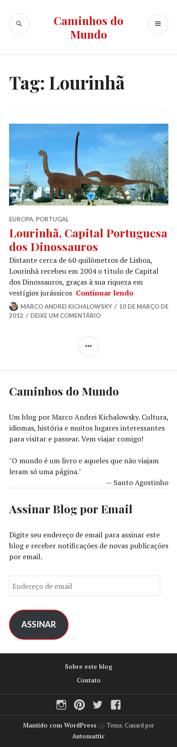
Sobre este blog (89, 666)
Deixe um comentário (65, 315)
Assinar (38, 624)
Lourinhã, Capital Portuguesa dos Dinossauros (88, 239)
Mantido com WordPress (60, 725)
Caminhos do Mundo (88, 27)
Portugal (52, 219)
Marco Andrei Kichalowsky (66, 306)
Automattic (88, 736)
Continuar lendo (104, 293)
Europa (21, 219)
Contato (89, 680)
